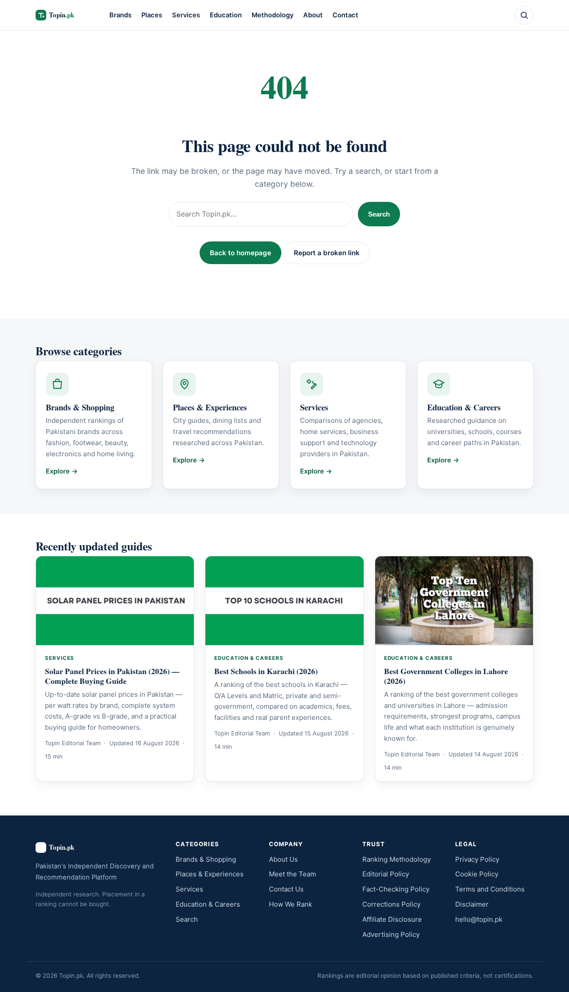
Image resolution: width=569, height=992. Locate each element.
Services (186, 15)
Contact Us (286, 889)
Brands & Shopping (206, 859)
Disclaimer (472, 904)
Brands (120, 15)
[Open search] (524, 15)
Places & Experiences (210, 874)
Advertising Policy (391, 934)
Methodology (272, 15)
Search (379, 214)
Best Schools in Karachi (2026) (266, 671)
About (313, 15)
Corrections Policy (391, 904)
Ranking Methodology (396, 859)
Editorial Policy (385, 874)
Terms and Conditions (490, 889)
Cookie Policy (476, 874)
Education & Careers (208, 904)
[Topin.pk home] (65, 15)
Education (226, 15)
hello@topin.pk (478, 919)
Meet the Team (292, 874)
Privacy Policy (477, 859)
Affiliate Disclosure (392, 919)
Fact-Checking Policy (395, 889)
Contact (345, 15)
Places (151, 15)
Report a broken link (327, 253)
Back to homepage (240, 253)
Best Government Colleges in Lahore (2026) (446, 676)
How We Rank (290, 904)
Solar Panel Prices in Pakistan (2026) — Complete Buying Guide (112, 676)
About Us (283, 859)
